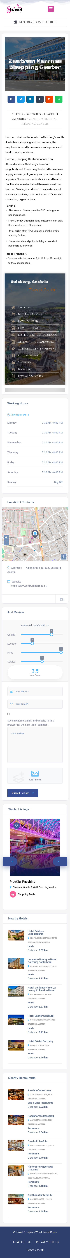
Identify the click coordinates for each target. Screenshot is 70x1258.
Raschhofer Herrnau (39, 1090)
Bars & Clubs (34, 1103)
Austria (17, 114)
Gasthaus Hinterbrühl (40, 1195)
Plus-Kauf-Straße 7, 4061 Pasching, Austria (34, 887)
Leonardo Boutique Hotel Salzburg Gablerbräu (42, 961)
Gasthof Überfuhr (38, 1141)
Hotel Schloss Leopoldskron (36, 932)
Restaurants (47, 1103)
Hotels (31, 946)
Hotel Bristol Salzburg (40, 1041)
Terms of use (21, 1242)
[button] (51, 9)
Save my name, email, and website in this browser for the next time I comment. (30, 722)
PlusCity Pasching (22, 881)
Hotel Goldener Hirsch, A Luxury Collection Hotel (42, 989)
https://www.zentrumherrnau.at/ (29, 585)
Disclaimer (35, 1250)
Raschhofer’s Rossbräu (41, 1116)
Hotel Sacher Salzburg (40, 1015)
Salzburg (34, 114)
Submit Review (20, 793)
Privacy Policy (47, 1242)
